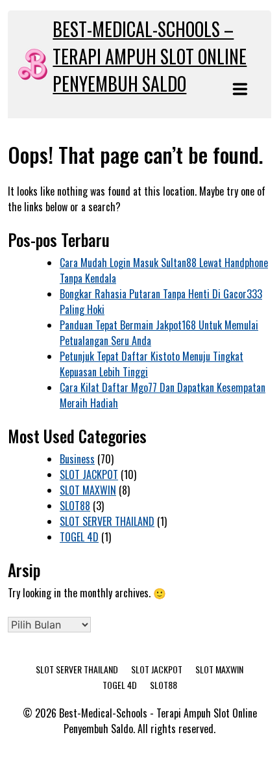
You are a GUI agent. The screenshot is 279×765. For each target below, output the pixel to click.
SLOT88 (75, 505)
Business (77, 459)
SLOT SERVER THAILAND (107, 521)
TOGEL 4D (79, 537)
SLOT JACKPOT (89, 474)
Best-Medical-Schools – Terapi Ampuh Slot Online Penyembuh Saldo (150, 56)
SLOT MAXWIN (88, 490)
